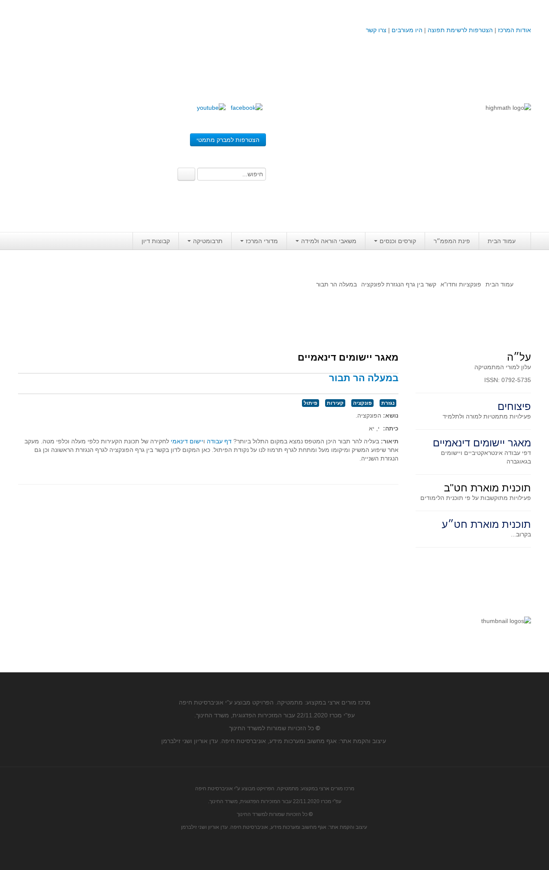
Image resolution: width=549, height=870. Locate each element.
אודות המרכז (514, 30)
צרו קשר (376, 30)
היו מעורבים (407, 30)
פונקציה (362, 403)
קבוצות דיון (156, 241)
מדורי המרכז (262, 241)
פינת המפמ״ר (452, 241)
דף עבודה (219, 441)
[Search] (186, 174)
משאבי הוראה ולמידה (328, 241)
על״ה (519, 357)
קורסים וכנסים (398, 241)
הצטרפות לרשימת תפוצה (459, 30)
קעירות (335, 403)
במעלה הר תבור (363, 378)
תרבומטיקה (208, 241)
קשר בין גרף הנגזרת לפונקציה (398, 284)
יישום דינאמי (186, 441)
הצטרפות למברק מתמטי (227, 139)
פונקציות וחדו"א (460, 284)
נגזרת (388, 403)
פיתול (310, 403)
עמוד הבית (502, 241)
